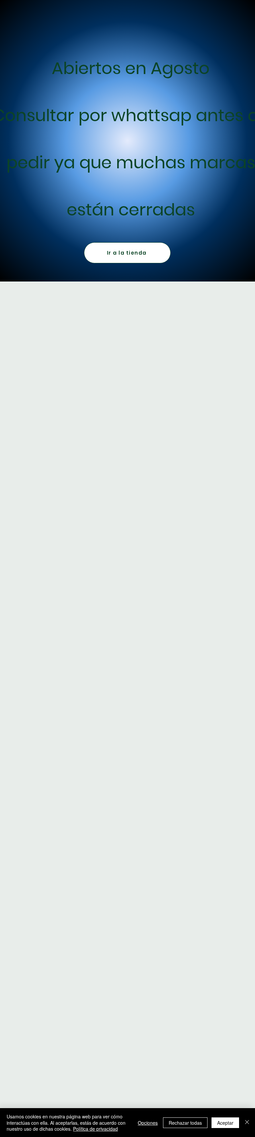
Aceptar (225, 1122)
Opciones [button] (148, 1122)
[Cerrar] (247, 1122)
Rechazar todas (185, 1122)
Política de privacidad (95, 1128)
